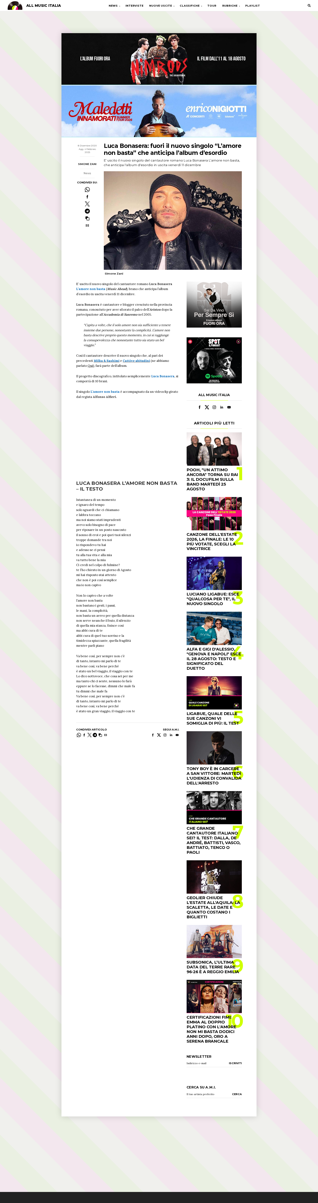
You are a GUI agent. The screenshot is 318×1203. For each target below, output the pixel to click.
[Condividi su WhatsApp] (87, 189)
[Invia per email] (87, 225)
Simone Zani (87, 164)
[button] (87, 218)
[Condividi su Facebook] (87, 196)
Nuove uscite (160, 5)
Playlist (252, 5)
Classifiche (190, 5)
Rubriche (230, 5)
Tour (211, 5)
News (113, 5)
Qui (90, 366)
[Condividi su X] (87, 203)
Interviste (134, 5)
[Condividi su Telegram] (87, 211)
